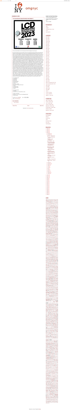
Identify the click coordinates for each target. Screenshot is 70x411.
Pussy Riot (51, 335)
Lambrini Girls (53, 297)
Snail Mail (52, 353)
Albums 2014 (47, 65)
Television (49, 363)
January (49, 173)
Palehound (56, 326)
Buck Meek (56, 229)
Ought (52, 326)
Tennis (52, 363)
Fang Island (48, 258)
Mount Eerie (55, 317)
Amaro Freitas (55, 205)
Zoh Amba (54, 402)
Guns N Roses (47, 270)
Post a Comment (16, 102)
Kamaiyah (53, 291)
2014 (47, 184)
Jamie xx (50, 279)
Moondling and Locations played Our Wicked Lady (51, 151)
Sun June (56, 360)
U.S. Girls (47, 389)
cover (53, 242)
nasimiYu (57, 319)
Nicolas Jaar (50, 322)
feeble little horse (56, 258)
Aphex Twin (47, 210)
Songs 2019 (47, 52)
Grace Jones (48, 268)
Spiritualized (48, 357)
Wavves (47, 394)
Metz (49, 312)
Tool (49, 386)
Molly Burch (48, 316)
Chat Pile (51, 235)
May (48, 168)
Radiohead (48, 336)
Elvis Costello (55, 255)
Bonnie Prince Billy (52, 226)
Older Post (41, 105)
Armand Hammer (53, 212)
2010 (47, 189)
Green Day (52, 268)
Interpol (52, 276)
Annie (53, 209)
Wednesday (56, 394)
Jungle (50, 290)
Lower (46, 304)
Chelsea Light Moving (48, 236)
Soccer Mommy (52, 354)
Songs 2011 (47, 75)
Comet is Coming (52, 240)
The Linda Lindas (55, 372)
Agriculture (49, 202)
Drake (48, 253)
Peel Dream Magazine (51, 329)
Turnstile (55, 387)
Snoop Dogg (47, 354)
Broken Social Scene (54, 228)
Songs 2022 (47, 44)
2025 (52, 199)
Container (56, 240)
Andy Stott (48, 207)
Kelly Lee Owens (51, 293)
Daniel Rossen (49, 244)
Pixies (51, 331)
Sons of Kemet (48, 356)
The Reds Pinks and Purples (50, 378)
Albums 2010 (47, 76)
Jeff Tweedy (55, 283)
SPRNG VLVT (55, 357)
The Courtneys (53, 367)
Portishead (50, 333)
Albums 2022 (47, 42)
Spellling (56, 356)
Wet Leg (53, 395)
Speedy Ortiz (52, 356)
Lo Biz (47, 119)
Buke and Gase (52, 230)
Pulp (54, 334)
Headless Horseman (51, 271)
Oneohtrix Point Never (49, 325)
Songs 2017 (47, 58)
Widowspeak (52, 397)
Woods (52, 399)
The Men (47, 373)
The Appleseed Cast (55, 364)
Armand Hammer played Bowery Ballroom (50, 144)
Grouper (51, 269)
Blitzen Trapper (55, 224)
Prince (46, 334)
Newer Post (15, 105)
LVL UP (47, 305)
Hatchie (46, 271)
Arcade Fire (53, 210)
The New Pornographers (53, 375)
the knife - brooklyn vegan (49, 101)
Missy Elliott (50, 314)
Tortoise (54, 386)
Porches (54, 332)
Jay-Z (46, 282)
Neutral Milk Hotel (52, 321)
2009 (47, 190)
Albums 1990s (48, 88)
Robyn (55, 341)
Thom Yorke (47, 383)
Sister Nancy (49, 351)
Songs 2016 (47, 61)
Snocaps (56, 353)
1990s (46, 199)
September (49, 163)
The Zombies (53, 382)
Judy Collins (52, 288)
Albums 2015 (47, 62)
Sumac (53, 360)
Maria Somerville (47, 308)
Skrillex (53, 351)
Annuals (56, 209)
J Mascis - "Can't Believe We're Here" (50, 149)
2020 (47, 177)
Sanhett (53, 345)
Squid (51, 358)
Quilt (56, 335)
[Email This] (24, 97)
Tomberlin (47, 386)
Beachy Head (51, 217)
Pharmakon (48, 330)
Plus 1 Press (47, 122)
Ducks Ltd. (51, 254)
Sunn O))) (51, 361)
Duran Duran (55, 254)
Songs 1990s (47, 89)
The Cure (57, 367)
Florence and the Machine (52, 262)
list (55, 300)
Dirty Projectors (56, 250)
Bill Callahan (49, 221)
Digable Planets (50, 249)
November (49, 134)
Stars (57, 358)
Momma (52, 316)
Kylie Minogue (55, 296)
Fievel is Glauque (55, 259)
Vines (52, 392)
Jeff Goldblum (54, 282)
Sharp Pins (53, 349)
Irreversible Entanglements (52, 277)
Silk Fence (55, 350)
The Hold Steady (48, 370)
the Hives (56, 369)
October (49, 162)
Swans (55, 361)
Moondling (55, 316)
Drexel (51, 253)
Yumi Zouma (54, 401)
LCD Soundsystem (17, 98)
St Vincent (54, 358)
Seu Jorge (47, 348)
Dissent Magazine (48, 115)
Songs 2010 (47, 78)
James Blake (50, 278)
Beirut (57, 217)
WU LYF (55, 399)
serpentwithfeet (55, 347)
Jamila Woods (54, 279)
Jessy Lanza (49, 284)
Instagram (47, 27)
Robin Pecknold (51, 341)
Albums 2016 (47, 59)
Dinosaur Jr (50, 250)
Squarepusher (48, 358)
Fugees (56, 265)
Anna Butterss (52, 208)
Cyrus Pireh (54, 243)
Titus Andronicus (51, 385)
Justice (55, 290)
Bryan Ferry (53, 229)
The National (47, 375)
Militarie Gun (55, 313)
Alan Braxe (51, 203)
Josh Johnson (51, 287)
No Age (53, 323)
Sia (48, 350)
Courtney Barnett (49, 242)
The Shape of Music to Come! (50, 29)
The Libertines (50, 372)
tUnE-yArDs (51, 387)
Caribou (54, 231)
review (47, 339)
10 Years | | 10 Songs (49, 92)
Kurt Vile (51, 296)
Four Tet (54, 263)
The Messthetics (53, 373)
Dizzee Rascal (51, 251)
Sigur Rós (51, 350)
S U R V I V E (54, 344)
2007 (47, 193)
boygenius (52, 227)
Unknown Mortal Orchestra (50, 390)
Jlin (57, 284)
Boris (49, 227)
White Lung (55, 396)
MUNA (47, 318)
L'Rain (46, 297)
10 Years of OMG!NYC (49, 93)
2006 (47, 194)
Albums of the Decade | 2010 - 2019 (51, 82)
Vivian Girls (48, 393)
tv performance (53, 388)
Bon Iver (47, 226)
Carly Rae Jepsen (50, 232)
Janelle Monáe (55, 280)
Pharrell (56, 330)
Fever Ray (50, 259)
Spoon (52, 357)
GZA (50, 270)
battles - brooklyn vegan (49, 100)
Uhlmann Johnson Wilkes (54, 389)
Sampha (50, 345)
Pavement (51, 328)
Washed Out (51, 393)
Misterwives (54, 314)
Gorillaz (52, 267)
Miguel (46, 313)
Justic (52, 290)
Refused (54, 337)
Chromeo (49, 238)
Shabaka (50, 348)
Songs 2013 (47, 69)
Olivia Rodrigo (55, 324)
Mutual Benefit (54, 318)
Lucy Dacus (55, 304)
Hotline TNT (50, 274)
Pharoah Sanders (52, 330)
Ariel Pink (57, 211)
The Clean (54, 366)
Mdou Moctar (55, 311)
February (49, 172)
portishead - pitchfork (49, 108)
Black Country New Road (52, 223)
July (48, 166)
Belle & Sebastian (49, 218)
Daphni (53, 244)
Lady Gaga (50, 297)
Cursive (51, 243)
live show (55, 301)
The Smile (52, 379)
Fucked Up (52, 265)
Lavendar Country (53, 298)
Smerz (46, 353)
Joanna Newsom (49, 285)
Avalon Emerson (51, 214)
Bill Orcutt (54, 221)
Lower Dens (50, 304)
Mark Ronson (55, 308)
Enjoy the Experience (48, 256)
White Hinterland (51, 396)
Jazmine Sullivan (50, 282)
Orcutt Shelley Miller (55, 325)
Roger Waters (50, 342)
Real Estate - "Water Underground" (50, 139)
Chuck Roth (53, 238)
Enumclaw (53, 256)
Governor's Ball (56, 267)
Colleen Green (47, 240)
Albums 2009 (47, 79)
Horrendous (51, 273)
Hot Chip (55, 273)
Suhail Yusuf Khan (49, 360)
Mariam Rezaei (51, 308)
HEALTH (56, 271)
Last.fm (47, 30)
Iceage (56, 275)
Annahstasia (50, 209)
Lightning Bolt (48, 300)
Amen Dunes (47, 206)
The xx (50, 382)
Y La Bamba (53, 400)
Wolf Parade (48, 399)
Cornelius (50, 241)
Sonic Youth (56, 355)
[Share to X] (26, 97)
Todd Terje (55, 385)
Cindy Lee (47, 239)
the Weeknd (52, 381)
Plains (54, 331)
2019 (47, 178)
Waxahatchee (51, 394)
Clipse (51, 239)
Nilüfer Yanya (54, 322)
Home (28, 105)
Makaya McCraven (54, 307)
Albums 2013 (47, 68)
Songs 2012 (47, 72)
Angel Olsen (53, 207)
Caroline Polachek (48, 233)
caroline (56, 232)
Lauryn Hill (49, 298)
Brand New (56, 227)
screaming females (50, 347)
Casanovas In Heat (54, 233)
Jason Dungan (51, 281)
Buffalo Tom (48, 230)
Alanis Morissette (56, 203)
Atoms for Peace (48, 213)
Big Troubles (55, 220)
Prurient (49, 334)
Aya (54, 214)
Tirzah (47, 385)
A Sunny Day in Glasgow (53, 200)
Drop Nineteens (55, 253)
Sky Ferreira (56, 351)
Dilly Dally (54, 249)
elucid (52, 255)
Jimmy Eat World (54, 284)
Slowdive (50, 352)
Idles (46, 276)
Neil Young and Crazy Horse (52, 320)
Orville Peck (48, 326)
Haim (52, 270)
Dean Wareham (48, 246)
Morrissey (51, 317)
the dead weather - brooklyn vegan (50, 107)
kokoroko (50, 295)
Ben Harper (53, 218)
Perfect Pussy (56, 329)
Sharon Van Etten (48, 349)
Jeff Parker (51, 283)
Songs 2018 (47, 55)
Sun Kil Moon (47, 361)
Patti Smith (47, 328)
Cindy (56, 238)
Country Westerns (55, 241)
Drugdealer (47, 254)
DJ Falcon (55, 251)
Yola (51, 401)
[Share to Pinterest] (28, 97)
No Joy (56, 323)
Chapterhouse (47, 235)
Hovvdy (54, 274)
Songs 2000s (47, 86)
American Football (52, 206)
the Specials (56, 379)
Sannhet (56, 345)
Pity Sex (48, 331)
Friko (53, 264)
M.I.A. (54, 305)
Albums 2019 (47, 51)
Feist (47, 259)
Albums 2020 (47, 48)
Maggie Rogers (49, 307)
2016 (47, 182)
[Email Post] (22, 97)
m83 (56, 305)
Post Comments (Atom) (30, 108)
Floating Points (51, 261)
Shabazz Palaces (55, 348)
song (47, 355)
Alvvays (52, 205)
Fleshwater (47, 261)
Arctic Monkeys (50, 211)
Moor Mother (47, 317)
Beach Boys (52, 216)
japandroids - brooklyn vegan (50, 110)
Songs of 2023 (48, 41)
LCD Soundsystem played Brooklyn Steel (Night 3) (51, 142)
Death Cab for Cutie (51, 247)
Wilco (56, 397)
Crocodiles (56, 242)
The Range (47, 377)
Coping (47, 241)
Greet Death (55, 268)
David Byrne (55, 245)
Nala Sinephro (53, 319)
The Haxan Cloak (51, 369)
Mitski (57, 314)
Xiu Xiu (50, 400)
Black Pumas (49, 224)
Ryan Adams (48, 344)
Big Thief (51, 220)
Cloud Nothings (55, 239)
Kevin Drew (54, 294)
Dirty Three (48, 251)
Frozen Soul (56, 264)
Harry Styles (56, 270)
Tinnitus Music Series (55, 384)
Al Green (55, 202)
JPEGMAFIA (48, 288)
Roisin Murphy (55, 342)
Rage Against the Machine (54, 336)
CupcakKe (48, 243)
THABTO (55, 363)
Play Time (50, 332)
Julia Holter (56, 288)
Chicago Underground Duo (55, 236)
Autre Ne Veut (54, 213)
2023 (47, 132)
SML (49, 353)
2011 (47, 188)
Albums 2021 (47, 45)
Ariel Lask (53, 211)
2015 (47, 183)
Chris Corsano (52, 237)
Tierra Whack (50, 384)
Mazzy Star (50, 311)
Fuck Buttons (47, 265)
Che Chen (56, 235)
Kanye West (52, 292)
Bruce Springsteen (48, 229)
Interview (55, 276)
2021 (47, 176)
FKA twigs (55, 260)
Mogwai (57, 315)
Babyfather (57, 214)
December (49, 133)
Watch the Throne (56, 393)
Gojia (49, 267)
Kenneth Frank (48, 118)
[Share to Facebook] (27, 97)
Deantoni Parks (53, 246)
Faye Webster (51, 258)
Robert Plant (47, 341)
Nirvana (50, 323)
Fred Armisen (50, 264)
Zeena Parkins (50, 402)
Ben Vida (57, 218)
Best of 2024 (47, 38)
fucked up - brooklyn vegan (49, 104)
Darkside (56, 244)
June (48, 167)
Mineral (46, 314)
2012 (47, 187)
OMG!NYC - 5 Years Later (49, 95)
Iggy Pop (49, 276)
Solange (56, 354)
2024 (47, 131)
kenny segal (50, 294)
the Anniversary (50, 364)
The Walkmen (52, 380)
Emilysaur (47, 116)
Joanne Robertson (55, 285)
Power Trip (55, 333)
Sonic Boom (52, 355)
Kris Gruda (47, 296)
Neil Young (53, 320)
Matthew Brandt (52, 310)
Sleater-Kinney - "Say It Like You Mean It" (51, 155)
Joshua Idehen (56, 287)
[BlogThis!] (25, 97)
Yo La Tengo (47, 401)
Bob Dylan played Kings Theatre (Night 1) (50, 147)
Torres (51, 386)
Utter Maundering (48, 123)
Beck (54, 217)
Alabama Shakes (48, 203)
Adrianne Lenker (49, 201)
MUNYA (50, 318)
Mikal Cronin (50, 313)
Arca (50, 210)
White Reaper (47, 397)
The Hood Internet (52, 370)
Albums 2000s (48, 85)
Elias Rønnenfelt (48, 255)
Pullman (52, 334)
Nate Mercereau (49, 320)
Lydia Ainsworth (50, 305)
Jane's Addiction (50, 280)
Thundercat (52, 383)
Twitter (47, 26)
